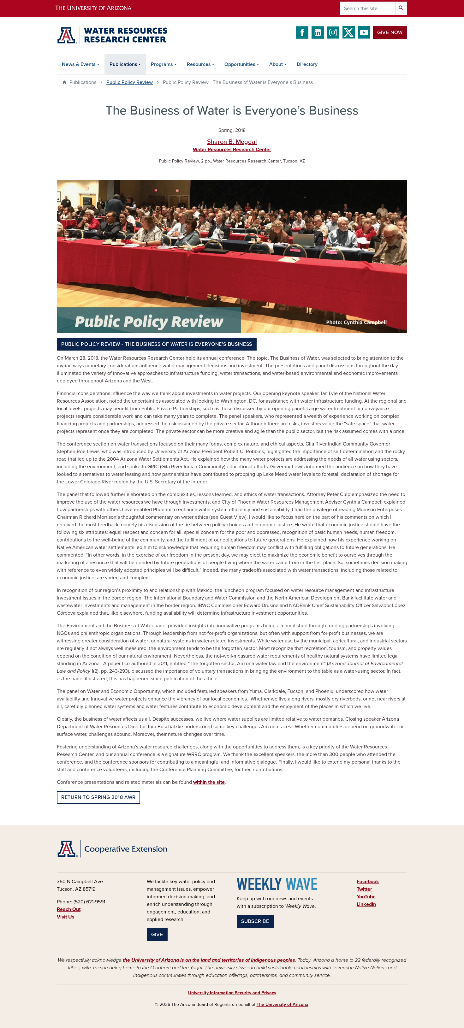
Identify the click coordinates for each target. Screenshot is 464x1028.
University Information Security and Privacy (232, 993)
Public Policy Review (129, 82)
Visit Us (65, 917)
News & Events (79, 64)
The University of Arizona (282, 1004)
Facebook (368, 881)
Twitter (364, 889)
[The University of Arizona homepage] (99, 8)
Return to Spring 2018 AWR (98, 797)
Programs (162, 64)
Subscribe (255, 921)
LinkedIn (366, 904)
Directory (307, 64)
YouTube (366, 897)
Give (157, 934)
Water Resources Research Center (232, 149)
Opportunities (239, 64)
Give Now (390, 32)
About (276, 64)
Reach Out (68, 909)
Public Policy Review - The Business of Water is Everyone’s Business (156, 344)
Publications (123, 64)
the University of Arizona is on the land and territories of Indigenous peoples (209, 960)
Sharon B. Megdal (232, 142)
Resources (199, 64)
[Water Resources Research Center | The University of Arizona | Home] (112, 35)
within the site (209, 782)
